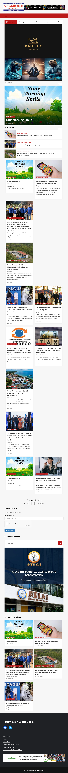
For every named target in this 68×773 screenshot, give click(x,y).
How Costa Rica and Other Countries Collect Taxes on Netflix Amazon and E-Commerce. (48, 350)
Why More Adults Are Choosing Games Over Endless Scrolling (31, 118)
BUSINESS (19, 151)
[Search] (61, 15)
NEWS (31, 151)
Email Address (9, 515)
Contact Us (6, 736)
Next (43, 503)
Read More (9, 191)
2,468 (39, 503)
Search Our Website (12, 536)
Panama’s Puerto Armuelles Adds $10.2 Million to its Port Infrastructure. (18, 393)
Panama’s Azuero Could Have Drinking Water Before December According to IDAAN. (18, 267)
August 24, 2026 (10, 123)
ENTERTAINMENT (11, 177)
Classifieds (6, 742)
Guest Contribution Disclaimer (12, 750)
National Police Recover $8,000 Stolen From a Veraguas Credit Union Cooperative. (19, 310)
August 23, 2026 (11, 480)
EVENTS (9, 303)
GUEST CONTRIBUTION (11, 112)
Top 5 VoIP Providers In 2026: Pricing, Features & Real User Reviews (48, 479)
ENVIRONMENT (25, 151)
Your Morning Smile (13, 182)
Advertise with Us (8, 747)
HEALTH (30, 142)
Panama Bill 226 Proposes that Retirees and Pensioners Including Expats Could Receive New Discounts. (19, 350)
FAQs (5, 739)
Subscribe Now (10, 530)
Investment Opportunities (11, 744)
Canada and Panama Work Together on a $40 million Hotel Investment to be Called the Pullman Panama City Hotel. (19, 437)
